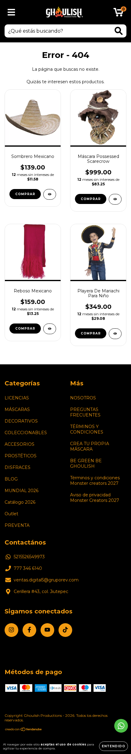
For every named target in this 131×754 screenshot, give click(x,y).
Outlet (11, 513)
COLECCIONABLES (26, 432)
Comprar (25, 329)
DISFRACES (17, 467)
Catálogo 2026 (20, 502)
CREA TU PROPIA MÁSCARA (89, 446)
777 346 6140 (28, 568)
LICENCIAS (17, 398)
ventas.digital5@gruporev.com (46, 580)
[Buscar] (119, 31)
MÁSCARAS (17, 409)
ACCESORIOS (19, 444)
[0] (118, 13)
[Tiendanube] (24, 730)
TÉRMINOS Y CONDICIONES (86, 429)
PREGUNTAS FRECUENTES (85, 412)
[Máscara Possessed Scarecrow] (115, 199)
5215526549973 (29, 556)
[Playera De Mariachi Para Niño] (115, 333)
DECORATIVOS (21, 421)
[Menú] (11, 12)
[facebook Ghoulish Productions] (29, 630)
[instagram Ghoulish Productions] (11, 630)
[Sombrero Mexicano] (49, 194)
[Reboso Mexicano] (49, 328)
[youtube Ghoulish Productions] (47, 630)
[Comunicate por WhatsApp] (121, 726)
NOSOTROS (83, 398)
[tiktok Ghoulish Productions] (65, 630)
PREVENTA (17, 525)
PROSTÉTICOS (21, 456)
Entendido (113, 746)
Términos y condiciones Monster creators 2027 (95, 480)
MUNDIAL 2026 (21, 490)
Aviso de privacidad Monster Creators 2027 (94, 497)
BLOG (11, 479)
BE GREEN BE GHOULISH (86, 463)
